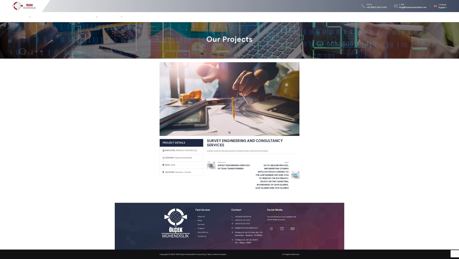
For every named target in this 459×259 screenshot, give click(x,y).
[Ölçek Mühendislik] (24, 6)
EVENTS (92, 17)
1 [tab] (229, 133)
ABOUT (25, 17)
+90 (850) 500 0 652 (377, 7)
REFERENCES (68, 17)
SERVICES (39, 17)
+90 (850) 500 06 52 (243, 216)
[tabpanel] (229, 99)
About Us (201, 216)
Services (201, 224)
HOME (15, 17)
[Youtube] (292, 228)
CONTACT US (133, 17)
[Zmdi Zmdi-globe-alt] (271, 228)
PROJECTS (53, 17)
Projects (201, 228)
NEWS (81, 17)
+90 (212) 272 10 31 (242, 223)
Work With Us (203, 232)
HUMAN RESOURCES (111, 17)
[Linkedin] (282, 228)
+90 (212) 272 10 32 (242, 220)
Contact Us (202, 236)
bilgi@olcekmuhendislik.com (412, 7)
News (200, 220)
